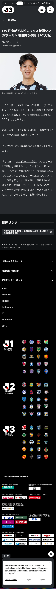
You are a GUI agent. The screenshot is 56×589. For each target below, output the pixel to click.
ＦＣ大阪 (8, 105)
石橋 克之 (36, 105)
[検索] (50, 9)
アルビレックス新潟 (26, 161)
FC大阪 (22, 130)
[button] (42, 9)
